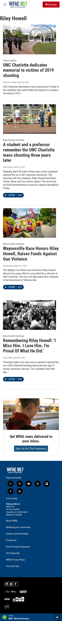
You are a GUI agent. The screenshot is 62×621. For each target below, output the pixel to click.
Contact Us (11, 540)
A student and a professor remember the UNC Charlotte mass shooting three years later (29, 152)
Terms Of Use (12, 566)
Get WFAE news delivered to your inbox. (31, 438)
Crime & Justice (9, 60)
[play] (4, 617)
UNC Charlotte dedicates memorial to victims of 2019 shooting (28, 70)
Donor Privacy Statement (18, 547)
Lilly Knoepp (8, 266)
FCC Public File (13, 553)
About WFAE (12, 521)
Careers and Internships (17, 534)
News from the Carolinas (13, 140)
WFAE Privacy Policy (15, 560)
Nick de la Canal (9, 82)
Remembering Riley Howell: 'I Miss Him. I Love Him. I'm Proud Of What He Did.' (29, 346)
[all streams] (58, 617)
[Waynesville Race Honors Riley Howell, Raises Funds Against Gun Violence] (29, 223)
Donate (52, 4)
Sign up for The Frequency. (30, 448)
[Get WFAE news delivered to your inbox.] (31, 414)
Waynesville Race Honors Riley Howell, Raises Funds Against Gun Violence (31, 254)
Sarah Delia (7, 167)
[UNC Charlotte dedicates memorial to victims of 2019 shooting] (29, 39)
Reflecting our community (18, 527)
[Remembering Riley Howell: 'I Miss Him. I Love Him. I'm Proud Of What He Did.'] (29, 315)
